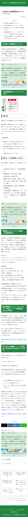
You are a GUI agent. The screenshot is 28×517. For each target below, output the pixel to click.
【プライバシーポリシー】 (7, 509)
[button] (25, 463)
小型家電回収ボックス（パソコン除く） (14, 25)
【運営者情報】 (14, 512)
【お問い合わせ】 (20, 509)
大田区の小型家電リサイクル (11, 23)
